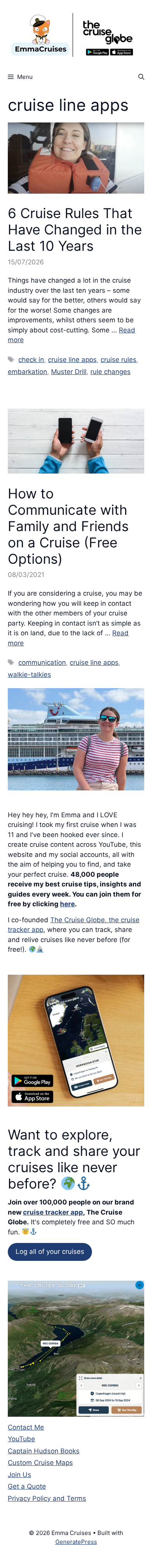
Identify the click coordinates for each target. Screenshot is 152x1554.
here (67, 904)
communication (42, 662)
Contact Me (26, 1427)
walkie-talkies (29, 674)
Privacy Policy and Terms (47, 1498)
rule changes (110, 372)
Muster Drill (69, 372)
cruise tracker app (53, 1212)
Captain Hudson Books (44, 1451)
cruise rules (118, 360)
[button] (141, 77)
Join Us (19, 1475)
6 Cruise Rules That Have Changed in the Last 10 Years (75, 229)
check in (31, 360)
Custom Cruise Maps (40, 1463)
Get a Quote (27, 1486)
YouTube (21, 1439)
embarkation (27, 372)
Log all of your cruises (50, 1251)
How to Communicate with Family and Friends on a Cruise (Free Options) (68, 526)
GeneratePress (76, 1541)
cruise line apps (72, 360)
